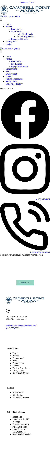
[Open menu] (1, 19)
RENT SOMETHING (40, 252)
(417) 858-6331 (12, 328)
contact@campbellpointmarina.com (21, 325)
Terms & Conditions (36, 453)
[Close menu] (1, 51)
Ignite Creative (26, 458)
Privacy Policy (18, 453)
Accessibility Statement (14, 456)
